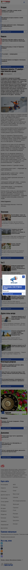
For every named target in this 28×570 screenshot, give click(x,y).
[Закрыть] (23, 276)
